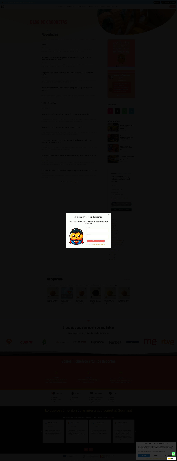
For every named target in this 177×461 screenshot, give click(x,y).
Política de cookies (148, 458)
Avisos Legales (165, 458)
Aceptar (144, 455)
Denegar (156, 455)
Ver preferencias (169, 455)
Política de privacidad (157, 458)
